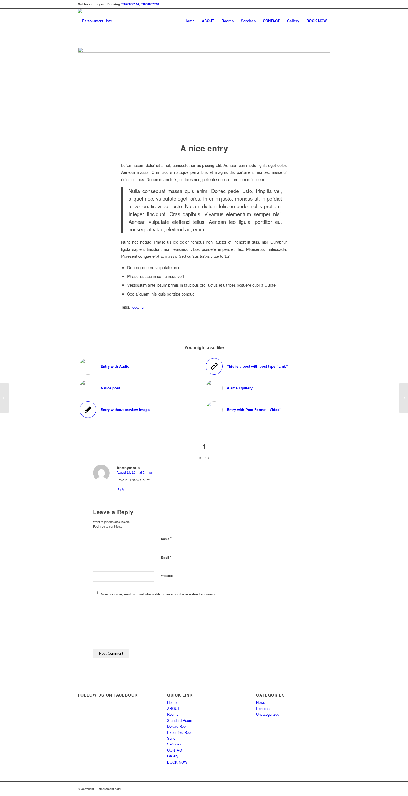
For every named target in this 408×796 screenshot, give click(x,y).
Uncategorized (267, 714)
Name (166, 538)
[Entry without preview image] (4, 398)
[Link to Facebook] (318, 4)
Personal (263, 708)
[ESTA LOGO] (95, 21)
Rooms (172, 714)
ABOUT (173, 708)
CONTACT (175, 750)
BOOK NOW (177, 762)
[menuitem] (189, 21)
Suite (171, 738)
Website (167, 576)
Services (174, 744)
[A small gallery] (403, 398)
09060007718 (150, 4)
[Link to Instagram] (326, 4)
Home (172, 702)
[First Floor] (204, 91)
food (134, 307)
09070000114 (130, 4)
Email (166, 557)
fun (142, 307)
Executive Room (180, 732)
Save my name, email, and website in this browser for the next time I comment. (158, 594)
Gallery (172, 756)
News (260, 702)
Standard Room (179, 720)
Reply (120, 489)
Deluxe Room (178, 726)
